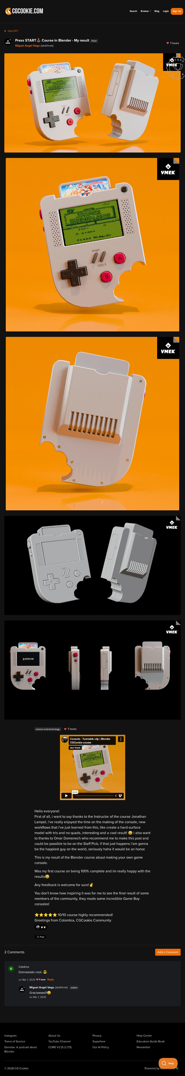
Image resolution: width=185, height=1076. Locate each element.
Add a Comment (168, 952)
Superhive (98, 1041)
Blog (156, 11)
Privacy (97, 1036)
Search (133, 11)
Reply (50, 979)
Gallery (12, 31)
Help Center (144, 1036)
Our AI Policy (100, 1047)
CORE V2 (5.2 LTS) (60, 1047)
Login (166, 11)
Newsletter (143, 1047)
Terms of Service (14, 1041)
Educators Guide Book (151, 1041)
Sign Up (177, 11)
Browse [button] (145, 11)
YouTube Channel (59, 1041)
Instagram (10, 1036)
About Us (54, 1036)
